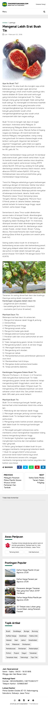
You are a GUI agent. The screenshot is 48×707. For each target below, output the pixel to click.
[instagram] (24, 700)
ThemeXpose (33, 704)
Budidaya (17, 631)
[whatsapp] (15, 700)
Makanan (15, 644)
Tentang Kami (14, 552)
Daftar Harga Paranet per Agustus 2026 (27, 580)
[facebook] (19, 700)
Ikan (16, 640)
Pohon (8, 653)
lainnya (12, 23)
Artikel (4, 23)
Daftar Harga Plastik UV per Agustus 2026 (28, 571)
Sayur (24, 653)
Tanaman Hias (11, 657)
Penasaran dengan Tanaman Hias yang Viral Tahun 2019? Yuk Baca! (28, 590)
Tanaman (33, 653)
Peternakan (33, 649)
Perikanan (26, 644)
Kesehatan (33, 640)
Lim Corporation (22, 704)
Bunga (26, 631)
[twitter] (28, 700)
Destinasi (22, 636)
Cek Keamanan (34, 552)
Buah (8, 631)
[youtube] (33, 700)
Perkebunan (11, 649)
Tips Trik (34, 657)
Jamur (23, 640)
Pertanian (22, 649)
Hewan (9, 640)
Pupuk (16, 653)
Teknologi (24, 657)
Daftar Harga (11, 636)
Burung (35, 631)
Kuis (7, 644)
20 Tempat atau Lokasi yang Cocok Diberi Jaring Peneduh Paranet (28, 609)
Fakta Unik (33, 636)
